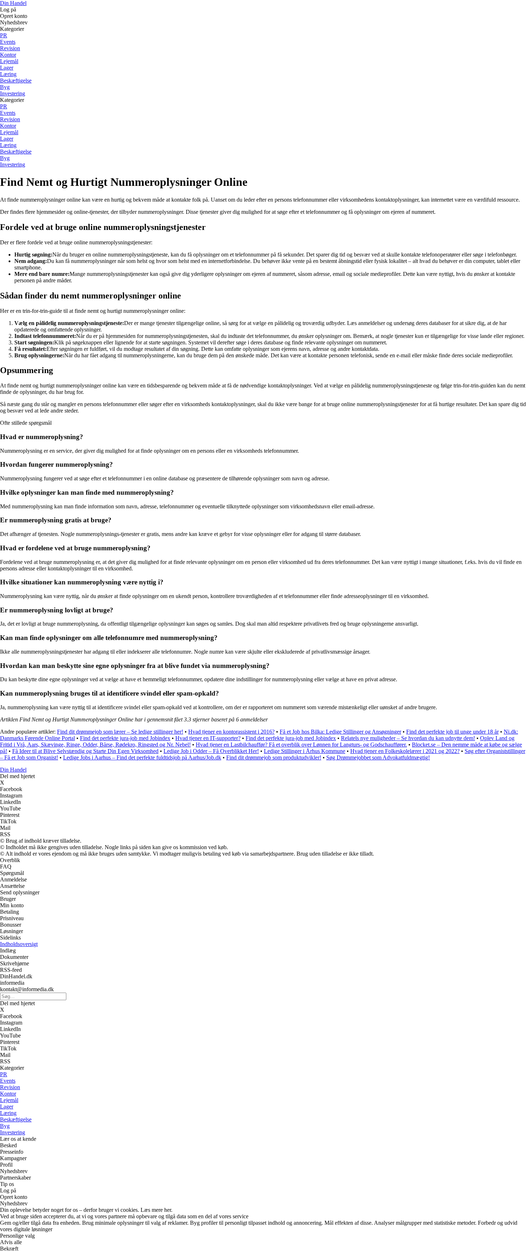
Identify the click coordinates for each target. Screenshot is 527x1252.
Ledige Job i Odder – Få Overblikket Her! (211, 751)
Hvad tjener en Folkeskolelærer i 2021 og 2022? (405, 751)
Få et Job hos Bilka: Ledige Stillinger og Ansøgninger (340, 732)
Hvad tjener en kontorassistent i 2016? (231, 732)
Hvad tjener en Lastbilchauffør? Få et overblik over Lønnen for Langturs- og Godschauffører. (301, 745)
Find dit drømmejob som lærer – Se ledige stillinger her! (120, 732)
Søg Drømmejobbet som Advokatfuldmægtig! (378, 757)
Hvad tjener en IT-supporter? (208, 738)
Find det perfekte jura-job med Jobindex (125, 738)
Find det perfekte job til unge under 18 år (452, 732)
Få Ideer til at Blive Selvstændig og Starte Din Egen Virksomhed (85, 751)
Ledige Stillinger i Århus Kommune (304, 751)
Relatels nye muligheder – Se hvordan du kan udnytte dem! (408, 738)
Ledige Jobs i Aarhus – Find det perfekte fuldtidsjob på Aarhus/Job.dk (142, 757)
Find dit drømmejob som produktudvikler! (273, 757)
